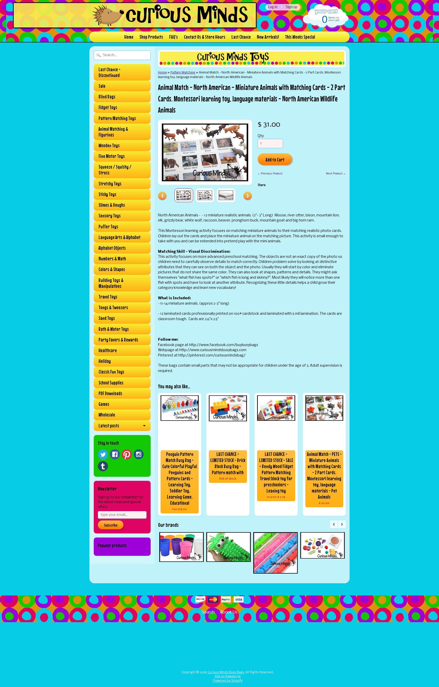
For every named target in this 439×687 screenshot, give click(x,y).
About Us (229, 612)
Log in (272, 7)
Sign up (291, 7)
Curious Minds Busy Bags (226, 672)
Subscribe (110, 525)
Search (208, 612)
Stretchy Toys (110, 183)
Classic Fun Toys (111, 372)
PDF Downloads (110, 393)
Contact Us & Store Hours (204, 37)
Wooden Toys (109, 145)
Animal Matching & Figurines (113, 132)
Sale (102, 86)
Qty (261, 136)
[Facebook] (115, 454)
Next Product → (336, 173)
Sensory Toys (110, 215)
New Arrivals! (268, 37)
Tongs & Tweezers (113, 307)
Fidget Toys (108, 107)
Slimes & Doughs (112, 205)
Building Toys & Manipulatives (111, 283)
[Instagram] (139, 454)
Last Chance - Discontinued (109, 72)
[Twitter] (103, 454)
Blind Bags (107, 96)
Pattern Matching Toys (117, 118)
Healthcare (108, 350)
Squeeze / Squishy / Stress (115, 169)
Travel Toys (108, 297)
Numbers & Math (112, 258)
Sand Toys (107, 318)
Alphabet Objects (112, 248)
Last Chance (241, 37)
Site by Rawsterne (228, 676)
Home (128, 37)
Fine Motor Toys (112, 156)
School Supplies (111, 382)
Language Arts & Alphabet (119, 237)
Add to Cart (275, 159)
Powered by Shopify (227, 680)
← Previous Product (270, 173)
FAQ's (173, 37)
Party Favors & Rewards (118, 339)
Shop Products (151, 37)
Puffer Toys (108, 226)
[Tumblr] (103, 466)
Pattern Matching (182, 72)
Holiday (105, 361)
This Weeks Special (300, 37)
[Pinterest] (127, 454)
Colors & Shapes (112, 269)
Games (104, 404)
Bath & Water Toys (114, 329)
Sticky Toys (107, 194)
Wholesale (107, 414)
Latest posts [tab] (109, 425)
